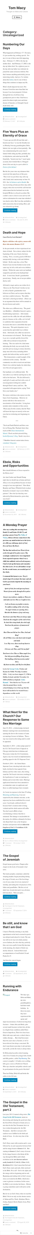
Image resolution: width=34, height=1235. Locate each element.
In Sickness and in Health (18, 182)
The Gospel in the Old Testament (14, 906)
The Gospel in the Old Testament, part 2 (15, 1106)
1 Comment (8, 843)
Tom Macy (17, 8)
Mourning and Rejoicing (11, 795)
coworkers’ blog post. (10, 443)
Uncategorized (22, 116)
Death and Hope (14, 232)
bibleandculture (9, 116)
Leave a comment (10, 119)
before (12, 80)
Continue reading (9, 110)
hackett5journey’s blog (10, 436)
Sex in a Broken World (11, 841)
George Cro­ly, (14, 669)
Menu (18, 17)
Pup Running (23, 1058)
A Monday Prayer (15, 525)
